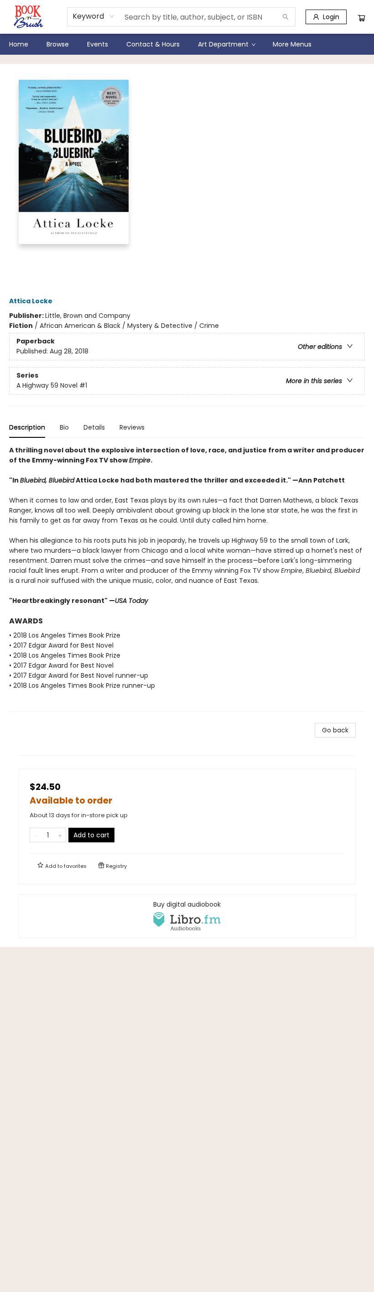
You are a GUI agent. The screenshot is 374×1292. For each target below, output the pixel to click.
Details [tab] (94, 427)
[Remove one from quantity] (36, 835)
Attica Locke (30, 301)
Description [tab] (27, 427)
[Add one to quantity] (60, 835)
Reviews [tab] (132, 427)
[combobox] (94, 16)
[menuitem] (18, 44)
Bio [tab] (64, 427)
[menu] (187, 44)
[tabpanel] (187, 578)
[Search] (285, 17)
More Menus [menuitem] (292, 44)
